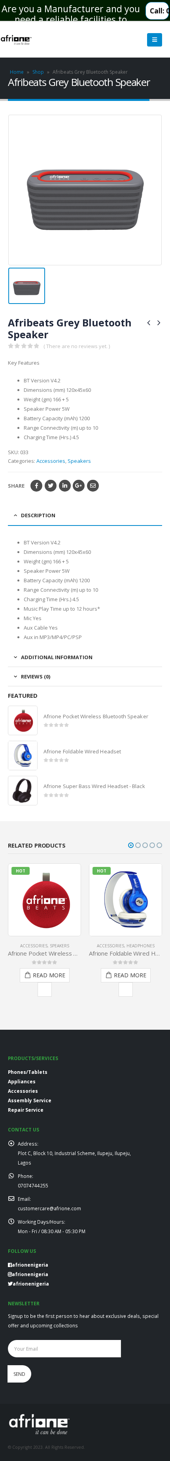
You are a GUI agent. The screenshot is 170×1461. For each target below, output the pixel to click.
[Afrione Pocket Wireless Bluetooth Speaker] (23, 720)
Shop (38, 72)
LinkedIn (65, 486)
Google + (79, 486)
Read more (49, 975)
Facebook (36, 486)
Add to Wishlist (45, 989)
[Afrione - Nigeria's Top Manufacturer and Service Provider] (16, 40)
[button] (130, 845)
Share (16, 485)
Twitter (51, 486)
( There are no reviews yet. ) (76, 346)
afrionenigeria (30, 1274)
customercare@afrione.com (49, 1208)
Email (93, 486)
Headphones (141, 946)
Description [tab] (38, 515)
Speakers (79, 460)
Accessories (50, 460)
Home (17, 72)
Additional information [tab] (57, 657)
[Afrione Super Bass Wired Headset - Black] (23, 790)
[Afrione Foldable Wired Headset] (23, 755)
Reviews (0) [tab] (35, 676)
